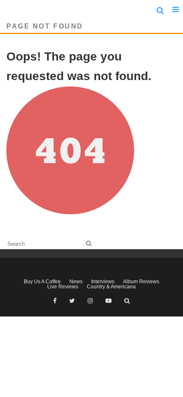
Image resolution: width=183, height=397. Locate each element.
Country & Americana (111, 286)
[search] (88, 243)
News (76, 281)
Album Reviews (141, 281)
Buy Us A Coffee (42, 281)
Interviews (102, 281)
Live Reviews (62, 286)
